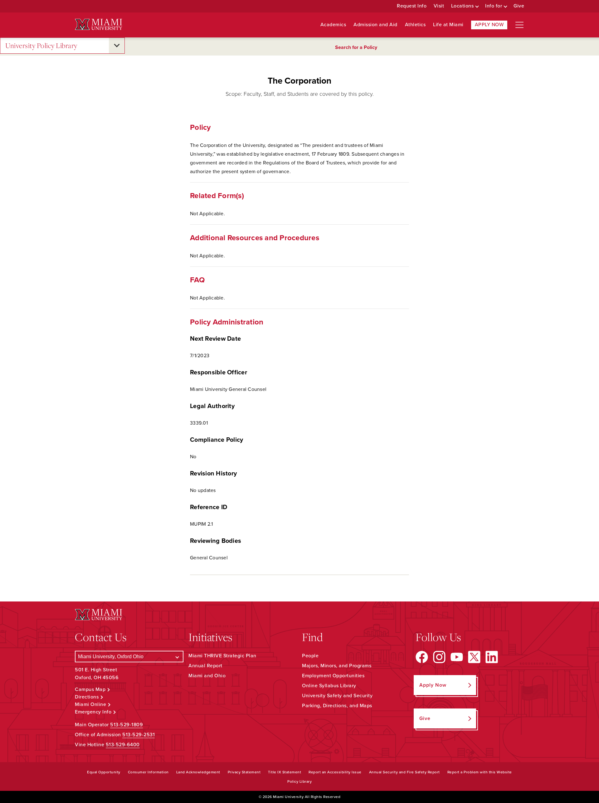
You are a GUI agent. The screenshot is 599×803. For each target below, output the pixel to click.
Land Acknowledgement (198, 772)
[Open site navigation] (519, 25)
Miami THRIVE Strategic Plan (222, 656)
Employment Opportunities (333, 676)
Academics (333, 25)
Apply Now (489, 25)
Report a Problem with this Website (479, 772)
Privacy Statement (244, 772)
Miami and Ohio (207, 676)
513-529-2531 (138, 735)
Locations (462, 6)
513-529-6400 (123, 745)
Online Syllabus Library (329, 686)
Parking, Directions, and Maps (337, 706)
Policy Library (299, 781)
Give (519, 6)
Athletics (415, 25)
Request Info (411, 6)
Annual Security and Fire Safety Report (404, 772)
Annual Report (205, 666)
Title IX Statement (284, 772)
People (310, 656)
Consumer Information (148, 772)
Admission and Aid (375, 25)
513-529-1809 (126, 725)
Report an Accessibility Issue (335, 772)
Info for (493, 6)
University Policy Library (41, 45)
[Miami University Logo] (98, 24)
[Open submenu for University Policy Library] (116, 45)
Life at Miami (448, 25)
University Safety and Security (337, 696)
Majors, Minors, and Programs (336, 666)
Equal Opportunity (103, 772)
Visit (439, 6)
